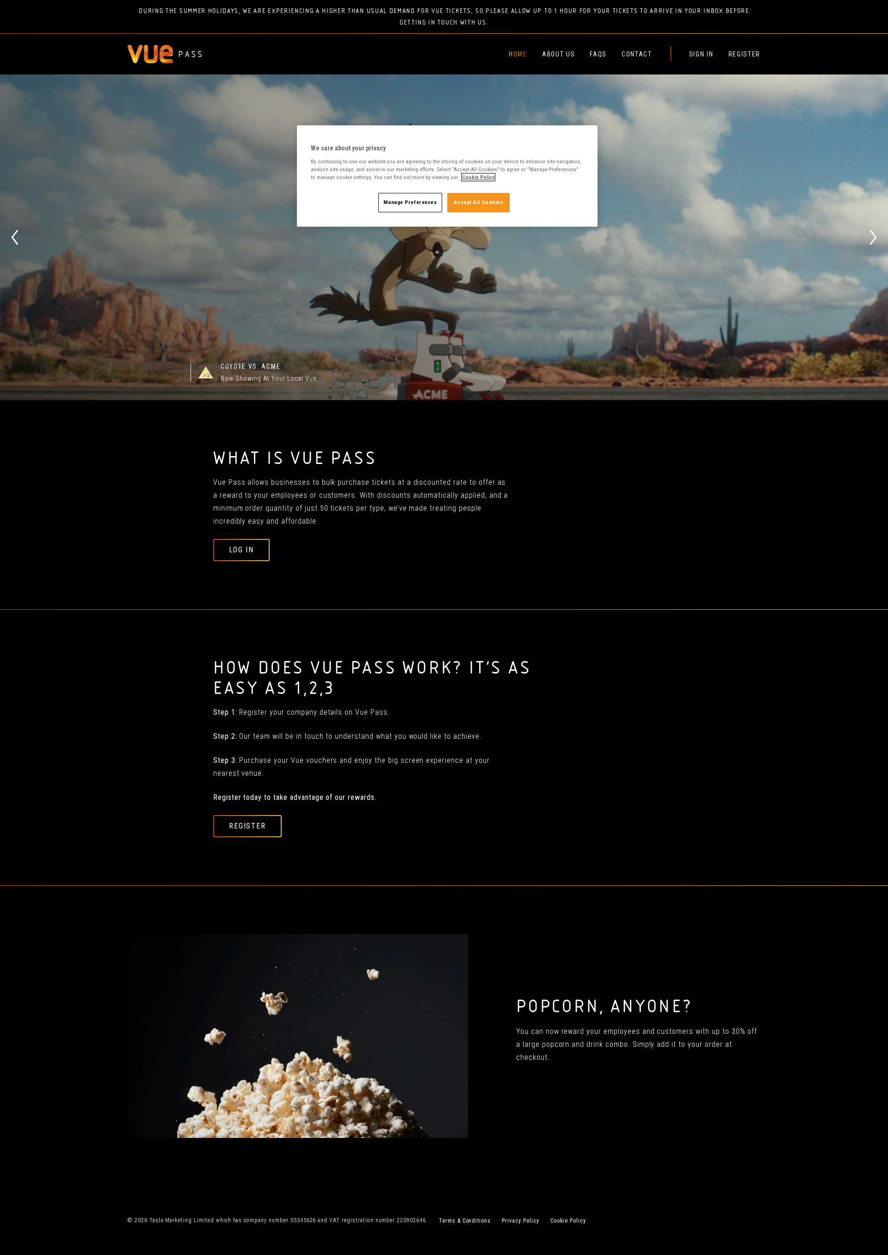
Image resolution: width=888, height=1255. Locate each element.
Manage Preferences (410, 202)
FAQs (598, 54)
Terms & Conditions (465, 1221)
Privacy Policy (520, 1221)
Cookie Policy (568, 1221)
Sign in (701, 54)
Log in (241, 549)
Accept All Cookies (478, 202)
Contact (637, 54)
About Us (558, 54)
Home (518, 54)
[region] (447, 176)
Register (744, 54)
